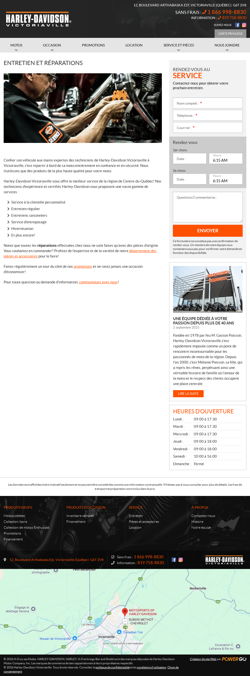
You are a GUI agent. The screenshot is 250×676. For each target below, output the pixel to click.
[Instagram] (244, 25)
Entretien (136, 516)
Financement (13, 539)
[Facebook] (237, 25)
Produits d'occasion (85, 507)
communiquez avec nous (98, 282)
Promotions (12, 533)
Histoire (197, 522)
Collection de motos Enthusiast (26, 527)
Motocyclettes (14, 516)
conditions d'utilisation (151, 667)
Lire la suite (188, 394)
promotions (83, 266)
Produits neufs (18, 507)
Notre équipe (201, 527)
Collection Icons (15, 522)
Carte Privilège (230, 33)
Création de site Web (203, 659)
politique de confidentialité (112, 667)
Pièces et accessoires (144, 522)
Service (136, 507)
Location (135, 527)
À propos (199, 507)
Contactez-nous (203, 516)
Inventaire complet (80, 516)
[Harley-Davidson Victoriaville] (39, 19)
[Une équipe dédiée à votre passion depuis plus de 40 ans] (207, 289)
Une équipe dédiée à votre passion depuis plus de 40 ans (203, 320)
